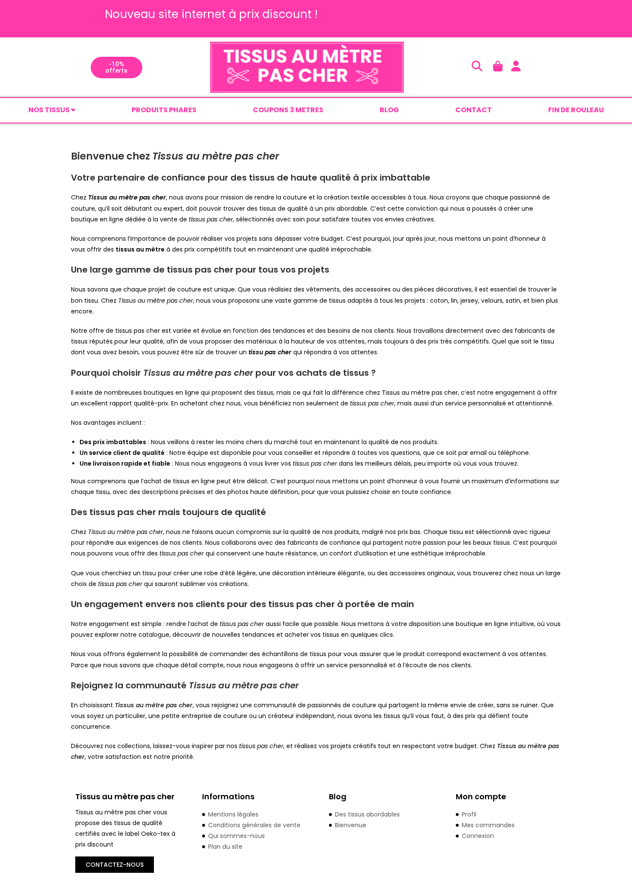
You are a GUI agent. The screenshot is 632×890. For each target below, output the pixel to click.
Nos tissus (49, 110)
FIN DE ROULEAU (576, 110)
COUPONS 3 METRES (288, 110)
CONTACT (473, 110)
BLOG (389, 110)
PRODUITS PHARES (164, 110)
